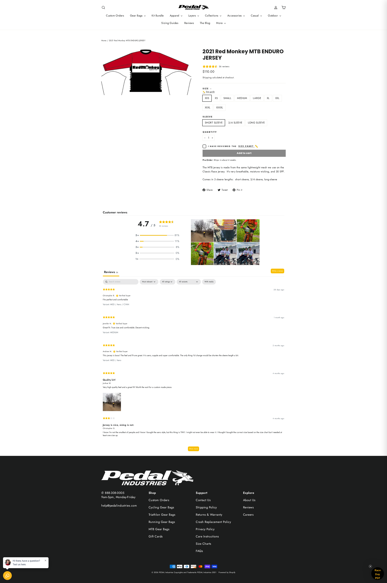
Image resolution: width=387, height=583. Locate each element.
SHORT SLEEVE (214, 122)
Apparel (175, 16)
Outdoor (273, 16)
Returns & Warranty (209, 514)
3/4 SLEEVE (235, 122)
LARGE (257, 98)
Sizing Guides (169, 23)
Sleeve (208, 117)
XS (216, 98)
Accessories (234, 16)
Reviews (189, 23)
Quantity (210, 132)
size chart (248, 146)
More (219, 23)
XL (268, 98)
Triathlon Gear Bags (162, 514)
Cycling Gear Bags (161, 507)
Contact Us (203, 500)
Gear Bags (136, 16)
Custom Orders (115, 16)
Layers (192, 16)
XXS (207, 98)
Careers (248, 514)
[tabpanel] (193, 366)
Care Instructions (207, 536)
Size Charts (203, 544)
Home (104, 40)
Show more (193, 448)
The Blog (205, 23)
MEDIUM (242, 98)
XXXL (207, 107)
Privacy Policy (205, 529)
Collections (212, 16)
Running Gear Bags (162, 522)
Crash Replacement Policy (213, 522)
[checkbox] (209, 282)
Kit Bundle (158, 16)
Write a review (277, 271)
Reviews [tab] (111, 272)
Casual (255, 16)
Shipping (207, 77)
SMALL (227, 98)
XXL (277, 98)
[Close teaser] (370, 566)
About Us (249, 500)
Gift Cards (156, 536)
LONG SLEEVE (256, 122)
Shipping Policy (206, 507)
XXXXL (219, 107)
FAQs (199, 551)
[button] (157, 235)
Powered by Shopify (227, 572)
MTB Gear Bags (159, 529)
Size (244, 90)
